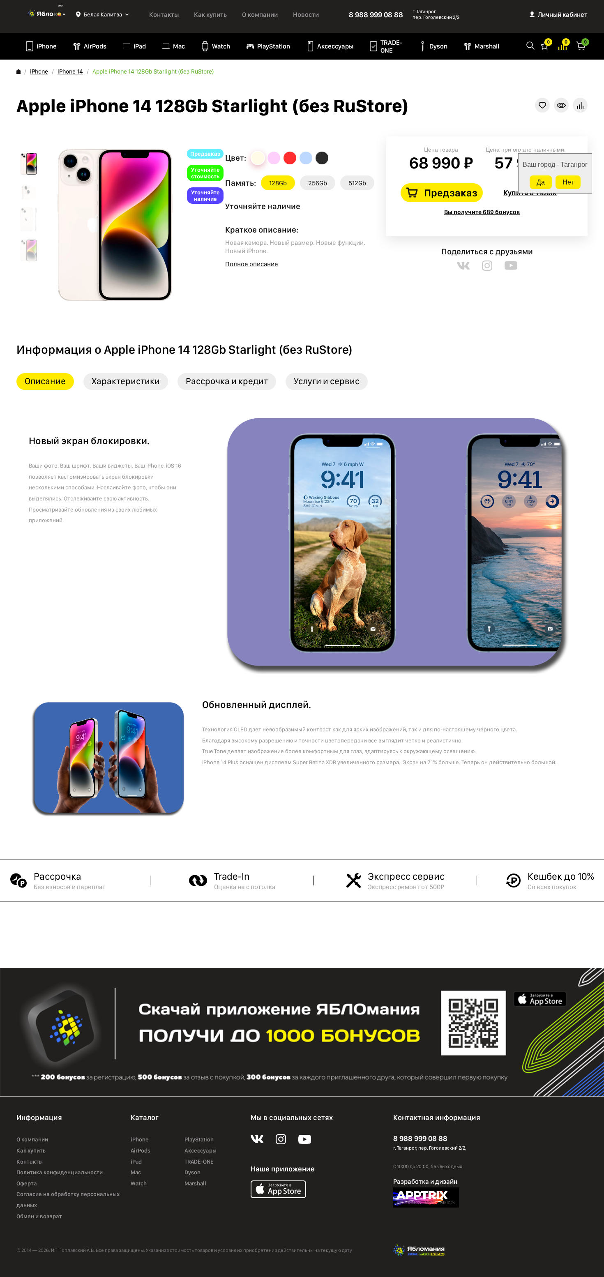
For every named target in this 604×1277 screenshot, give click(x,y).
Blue (306, 158)
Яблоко (46, 14)
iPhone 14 (70, 71)
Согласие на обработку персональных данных (68, 1199)
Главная (18, 71)
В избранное (542, 105)
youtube (511, 265)
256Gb (317, 183)
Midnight (322, 158)
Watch (221, 46)
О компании (260, 14)
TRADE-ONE (391, 46)
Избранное (545, 44)
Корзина (581, 44)
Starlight (258, 158)
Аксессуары (335, 46)
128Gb (278, 183)
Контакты (164, 14)
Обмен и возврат (39, 1216)
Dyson (438, 46)
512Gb (357, 183)
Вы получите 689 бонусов (482, 212)
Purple (274, 158)
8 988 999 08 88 (376, 14)
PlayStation (273, 46)
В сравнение (580, 105)
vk (463, 266)
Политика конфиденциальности (59, 1172)
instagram (487, 265)
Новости (306, 14)
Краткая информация (561, 105)
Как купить (210, 14)
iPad (140, 46)
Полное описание (251, 264)
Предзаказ (450, 193)
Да (541, 182)
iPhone (47, 46)
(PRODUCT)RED (290, 158)
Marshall (487, 46)
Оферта (26, 1183)
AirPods (95, 46)
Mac (179, 46)
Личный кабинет (563, 14)
